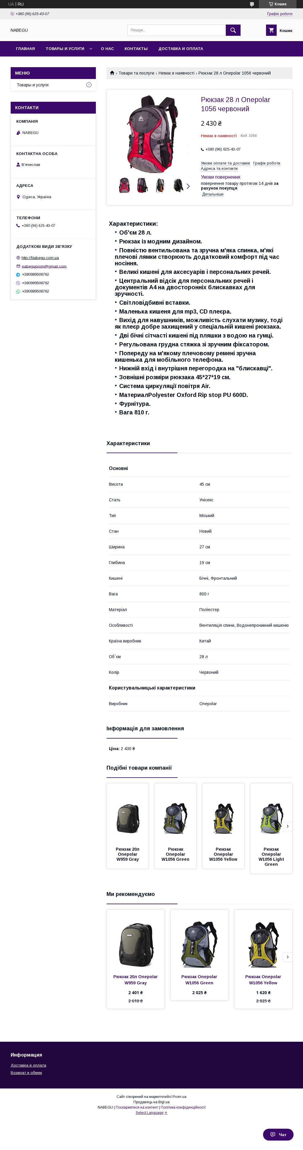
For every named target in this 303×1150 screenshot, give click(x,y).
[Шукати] (233, 30)
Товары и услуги (65, 48)
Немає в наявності (176, 73)
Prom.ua (179, 1097)
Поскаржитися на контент (137, 1107)
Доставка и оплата (180, 48)
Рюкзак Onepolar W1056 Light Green (272, 857)
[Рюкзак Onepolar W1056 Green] (175, 813)
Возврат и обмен (26, 1072)
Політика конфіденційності (183, 1107)
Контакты (136, 48)
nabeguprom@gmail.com (44, 266)
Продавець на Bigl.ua (151, 1102)
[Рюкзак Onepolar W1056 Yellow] (223, 813)
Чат (282, 1134)
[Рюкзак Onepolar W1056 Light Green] (271, 813)
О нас (107, 48)
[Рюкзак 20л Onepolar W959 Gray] (127, 813)
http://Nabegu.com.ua (40, 258)
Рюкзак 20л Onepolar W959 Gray (128, 854)
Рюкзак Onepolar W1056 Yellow (223, 854)
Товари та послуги (136, 73)
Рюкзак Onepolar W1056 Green (175, 854)
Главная (25, 48)
